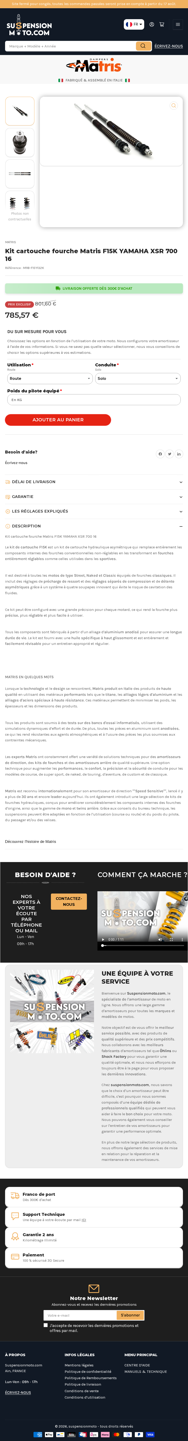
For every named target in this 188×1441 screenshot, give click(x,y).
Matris (10, 242)
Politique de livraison (83, 1384)
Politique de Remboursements (91, 1378)
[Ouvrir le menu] (178, 24)
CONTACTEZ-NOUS (69, 901)
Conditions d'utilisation (85, 1397)
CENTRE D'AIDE (137, 1365)
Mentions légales (79, 1365)
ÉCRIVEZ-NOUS (169, 46)
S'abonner (130, 1315)
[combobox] (78, 46)
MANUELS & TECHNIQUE (145, 1371)
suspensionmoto (83, 1426)
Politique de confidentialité (88, 1371)
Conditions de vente (82, 1391)
